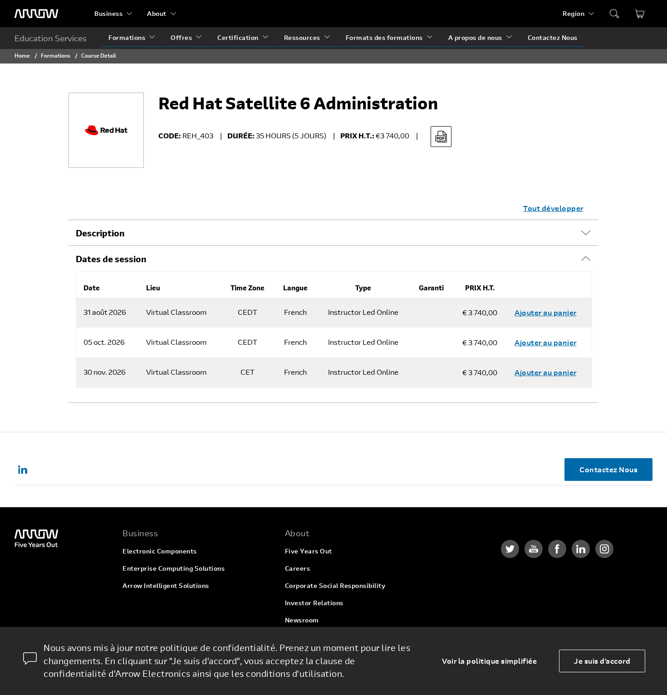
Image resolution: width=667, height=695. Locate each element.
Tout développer (553, 208)
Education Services (51, 38)
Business (108, 13)
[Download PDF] (441, 136)
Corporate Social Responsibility (335, 585)
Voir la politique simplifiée (489, 661)
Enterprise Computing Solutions (174, 568)
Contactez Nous (553, 37)
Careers (297, 568)
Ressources (302, 37)
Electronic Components (160, 551)
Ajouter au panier (546, 312)
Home (22, 55)
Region (573, 13)
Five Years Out (308, 551)
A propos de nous (475, 37)
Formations (126, 37)
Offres (181, 37)
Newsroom (302, 620)
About (157, 13)
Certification (238, 37)
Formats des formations (384, 37)
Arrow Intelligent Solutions (166, 585)
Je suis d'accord (602, 661)
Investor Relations (314, 602)
